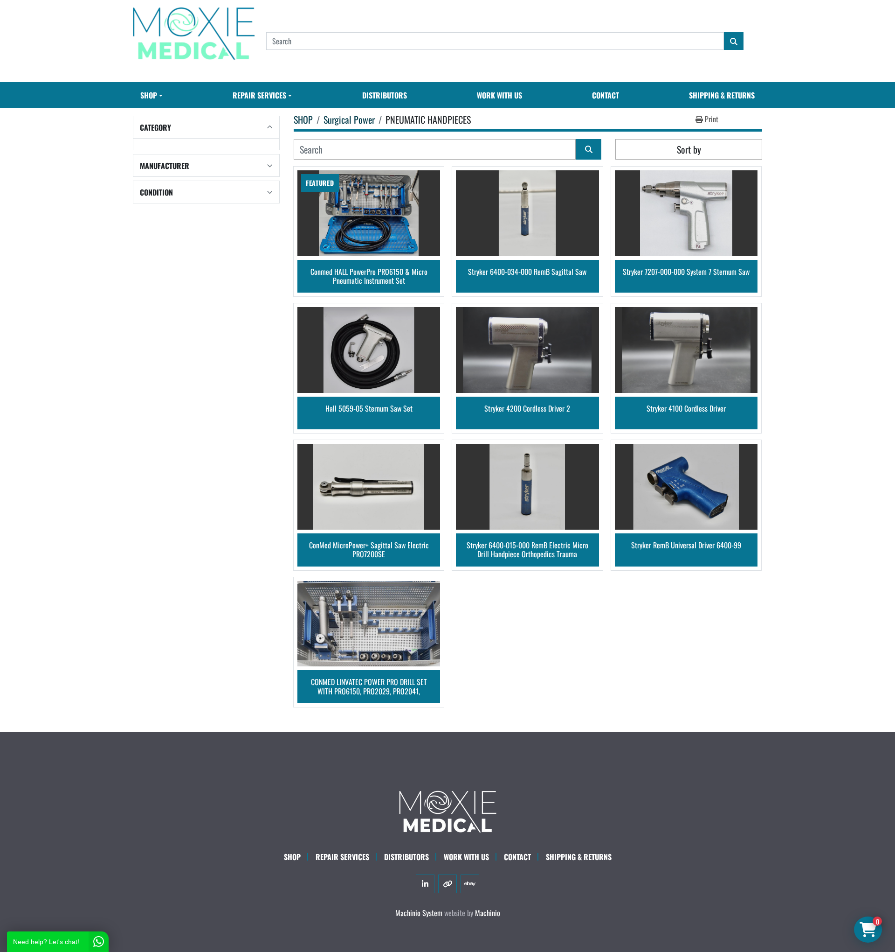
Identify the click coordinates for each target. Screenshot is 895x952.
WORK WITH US (499, 95)
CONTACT (605, 95)
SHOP (148, 95)
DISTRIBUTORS (384, 95)
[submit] (734, 41)
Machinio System (418, 912)
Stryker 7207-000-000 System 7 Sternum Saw (686, 272)
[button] (151, 95)
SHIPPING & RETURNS (722, 95)
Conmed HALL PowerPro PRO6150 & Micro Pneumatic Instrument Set (368, 276)
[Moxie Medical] (447, 810)
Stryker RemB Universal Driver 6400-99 (686, 546)
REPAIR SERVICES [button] (259, 95)
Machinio (487, 912)
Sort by (689, 149)
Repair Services (342, 856)
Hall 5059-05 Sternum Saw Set (369, 409)
